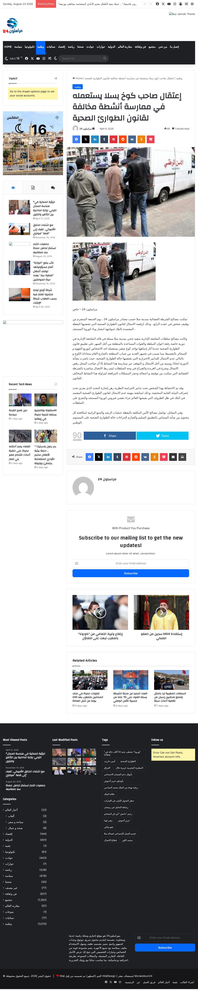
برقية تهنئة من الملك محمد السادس (121, 787)
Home (8, 46)
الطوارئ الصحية (128, 761)
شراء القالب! (187, 982)
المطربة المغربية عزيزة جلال (129, 767)
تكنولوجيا (30, 46)
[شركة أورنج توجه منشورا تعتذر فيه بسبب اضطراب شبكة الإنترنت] (19, 294)
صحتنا (80, 46)
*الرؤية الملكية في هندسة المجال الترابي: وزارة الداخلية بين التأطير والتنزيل (44, 208)
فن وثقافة (140, 46)
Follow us (157, 739)
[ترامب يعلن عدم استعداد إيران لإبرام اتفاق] (59, 752)
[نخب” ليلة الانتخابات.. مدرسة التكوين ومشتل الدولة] (59, 771)
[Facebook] (76, 139)
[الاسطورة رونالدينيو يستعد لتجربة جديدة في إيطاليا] (45, 399)
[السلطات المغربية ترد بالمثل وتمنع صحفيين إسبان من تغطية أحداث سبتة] (171, 680)
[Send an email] (93, 128)
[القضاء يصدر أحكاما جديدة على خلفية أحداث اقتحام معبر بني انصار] (20, 436)
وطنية (40, 46)
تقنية (7, 845)
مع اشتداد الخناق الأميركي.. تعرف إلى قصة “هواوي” (44, 229)
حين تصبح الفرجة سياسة (18, 412)
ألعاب (11, 816)
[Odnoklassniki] (141, 139)
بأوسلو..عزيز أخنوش (114, 780)
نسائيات (51, 46)
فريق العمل (149, 982)
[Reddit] (123, 139)
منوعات (9, 911)
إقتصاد (61, 46)
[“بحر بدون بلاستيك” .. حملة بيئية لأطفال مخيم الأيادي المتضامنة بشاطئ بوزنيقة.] (45, 436)
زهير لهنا (108, 820)
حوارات (101, 46)
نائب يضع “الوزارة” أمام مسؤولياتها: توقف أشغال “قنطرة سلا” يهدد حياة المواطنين (43, 271)
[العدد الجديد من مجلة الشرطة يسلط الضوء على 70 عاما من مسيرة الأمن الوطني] (130, 680)
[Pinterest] (113, 139)
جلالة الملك (109, 794)
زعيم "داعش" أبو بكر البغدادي (118, 813)
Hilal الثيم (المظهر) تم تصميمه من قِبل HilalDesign (88, 975)
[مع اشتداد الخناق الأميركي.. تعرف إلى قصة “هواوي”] (19, 229)
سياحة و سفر (15, 822)
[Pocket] (150, 139)
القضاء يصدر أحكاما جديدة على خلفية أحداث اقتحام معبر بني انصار (19, 453)
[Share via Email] (173, 457)
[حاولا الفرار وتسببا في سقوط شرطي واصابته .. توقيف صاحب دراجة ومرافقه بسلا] (74, 771)
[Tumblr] (104, 139)
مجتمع (152, 46)
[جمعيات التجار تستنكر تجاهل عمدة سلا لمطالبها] (19, 249)
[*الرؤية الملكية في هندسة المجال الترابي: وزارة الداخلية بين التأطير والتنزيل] (19, 207)
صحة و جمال (15, 828)
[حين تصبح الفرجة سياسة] (20, 399)
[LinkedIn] (95, 139)
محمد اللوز (127, 840)
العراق (107, 767)
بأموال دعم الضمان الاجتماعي (118, 774)
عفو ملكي (109, 827)
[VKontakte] (132, 139)
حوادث (90, 46)
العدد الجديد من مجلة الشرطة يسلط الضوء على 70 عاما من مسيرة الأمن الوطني (130, 697)
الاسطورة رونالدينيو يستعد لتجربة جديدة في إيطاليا (45, 414)
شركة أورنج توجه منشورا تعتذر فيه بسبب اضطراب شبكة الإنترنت (45, 296)
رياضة (71, 46)
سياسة (18, 46)
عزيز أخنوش (124, 820)
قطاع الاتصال (110, 840)
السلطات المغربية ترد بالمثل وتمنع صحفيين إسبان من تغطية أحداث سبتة (170, 697)
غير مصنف (11, 887)
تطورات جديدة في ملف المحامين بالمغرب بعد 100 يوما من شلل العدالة (88, 697)
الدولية (111, 46)
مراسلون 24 (85, 128)
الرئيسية (129, 982)
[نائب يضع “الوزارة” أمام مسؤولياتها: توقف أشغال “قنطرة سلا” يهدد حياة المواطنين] (19, 268)
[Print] (182, 457)
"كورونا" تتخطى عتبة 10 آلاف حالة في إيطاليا (122, 753)
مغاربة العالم (125, 46)
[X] (86, 139)
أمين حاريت (109, 761)
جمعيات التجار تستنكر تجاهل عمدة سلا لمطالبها (44, 248)
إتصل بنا (174, 46)
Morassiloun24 (143, 975)
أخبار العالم (11, 809)
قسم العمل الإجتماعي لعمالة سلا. (120, 833)
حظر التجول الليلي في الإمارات (119, 800)
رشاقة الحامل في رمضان (116, 807)
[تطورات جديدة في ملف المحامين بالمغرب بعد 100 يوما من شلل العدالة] (90, 680)
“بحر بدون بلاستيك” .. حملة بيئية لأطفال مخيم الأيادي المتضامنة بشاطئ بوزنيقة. (100, 3)
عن (138, 982)
